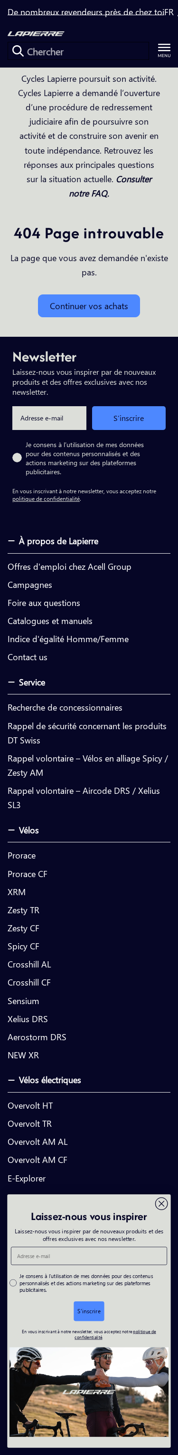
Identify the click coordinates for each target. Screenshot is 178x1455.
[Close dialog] (161, 1203)
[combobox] (78, 51)
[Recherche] (18, 51)
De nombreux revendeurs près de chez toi (86, 12)
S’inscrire (128, 418)
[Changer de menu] (164, 51)
